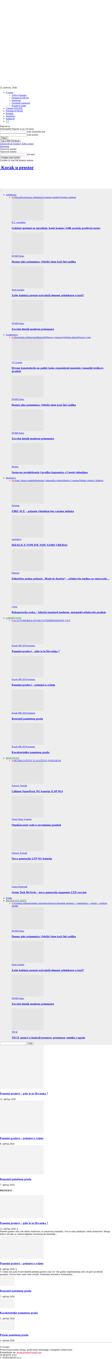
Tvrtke (9, 898)
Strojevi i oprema (71, 480)
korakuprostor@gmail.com (29, 1352)
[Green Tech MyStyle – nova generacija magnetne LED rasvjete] (27, 884)
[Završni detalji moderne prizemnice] (27, 321)
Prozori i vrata (84, 337)
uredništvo (16, 539)
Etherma (15, 505)
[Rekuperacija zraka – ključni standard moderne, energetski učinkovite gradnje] (27, 604)
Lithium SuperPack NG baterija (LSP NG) (37, 791)
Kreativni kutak (19, 105)
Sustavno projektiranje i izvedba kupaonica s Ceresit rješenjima (50, 472)
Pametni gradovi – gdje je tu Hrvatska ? (36, 651)
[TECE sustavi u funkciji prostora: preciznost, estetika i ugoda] (27, 1029)
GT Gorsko (17, 362)
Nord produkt (18, 290)
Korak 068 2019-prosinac (23, 645)
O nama (9, 92)
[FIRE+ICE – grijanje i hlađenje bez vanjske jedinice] (27, 503)
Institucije (10, 118)
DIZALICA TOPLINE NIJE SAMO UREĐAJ (40, 545)
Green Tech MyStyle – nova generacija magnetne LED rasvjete (49, 892)
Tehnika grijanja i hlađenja (91, 480)
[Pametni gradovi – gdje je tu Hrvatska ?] (27, 643)
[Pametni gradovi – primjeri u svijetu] (27, 676)
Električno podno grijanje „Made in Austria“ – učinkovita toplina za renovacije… (61, 578)
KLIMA (18, 760)
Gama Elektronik (19, 886)
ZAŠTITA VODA (46, 760)
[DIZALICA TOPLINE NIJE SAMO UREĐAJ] (27, 536)
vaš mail (31, 154)
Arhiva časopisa (19, 95)
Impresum (16, 100)
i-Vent (14, 606)
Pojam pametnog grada (14, 1334)
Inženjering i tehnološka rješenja (48, 480)
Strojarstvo (11, 478)
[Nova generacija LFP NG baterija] (27, 850)
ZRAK (58, 760)
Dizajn (18, 197)
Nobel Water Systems (22, 819)
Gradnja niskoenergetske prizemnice (31, 903)
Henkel (15, 466)
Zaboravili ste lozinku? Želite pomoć (17, 144)
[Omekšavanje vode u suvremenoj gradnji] (27, 816)
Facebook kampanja (21, 103)
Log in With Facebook (10, 141)
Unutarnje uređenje (51, 197)
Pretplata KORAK (20, 98)
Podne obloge (71, 337)
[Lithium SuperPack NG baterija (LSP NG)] (27, 783)
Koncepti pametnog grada (27, 718)
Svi (13, 197)
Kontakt (9, 113)
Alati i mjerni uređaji (24, 480)
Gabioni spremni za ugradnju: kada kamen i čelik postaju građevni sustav (56, 228)
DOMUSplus (18, 256)
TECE (15, 1032)
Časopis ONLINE (14, 108)
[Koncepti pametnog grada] (27, 710)
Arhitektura (11, 194)
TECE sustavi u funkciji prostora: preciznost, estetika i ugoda (48, 1037)
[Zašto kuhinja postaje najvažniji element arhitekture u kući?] (27, 287)
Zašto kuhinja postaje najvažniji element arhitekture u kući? (48, 295)
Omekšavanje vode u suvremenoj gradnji (36, 824)
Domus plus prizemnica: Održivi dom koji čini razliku (44, 261)
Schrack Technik (19, 785)
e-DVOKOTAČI (39, 620)
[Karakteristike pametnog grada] (27, 744)
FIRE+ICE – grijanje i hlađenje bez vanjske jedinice (43, 511)
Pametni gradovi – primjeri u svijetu (33, 684)
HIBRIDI (51, 620)
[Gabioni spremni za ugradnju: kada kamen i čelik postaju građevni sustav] (27, 220)
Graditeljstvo (12, 335)
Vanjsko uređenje (68, 197)
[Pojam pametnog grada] (7, 1329)
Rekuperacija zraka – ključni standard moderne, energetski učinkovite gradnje (59, 612)
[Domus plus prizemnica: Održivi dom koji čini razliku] (27, 253)
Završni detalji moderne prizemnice (33, 329)
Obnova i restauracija (55, 337)
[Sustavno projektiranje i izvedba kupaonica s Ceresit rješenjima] (27, 464)
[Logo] (0, 190)
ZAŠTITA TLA (29, 760)
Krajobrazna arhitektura (32, 197)
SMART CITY (63, 620)
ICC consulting (19, 222)
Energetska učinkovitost (26, 337)
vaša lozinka (32, 134)
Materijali (41, 337)
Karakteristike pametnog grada (30, 752)
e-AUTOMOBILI (23, 620)
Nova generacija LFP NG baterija (32, 858)
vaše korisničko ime (36, 131)
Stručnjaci (10, 116)
